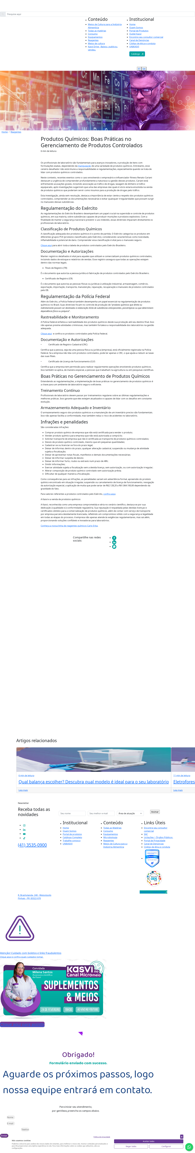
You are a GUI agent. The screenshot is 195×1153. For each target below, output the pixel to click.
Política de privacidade (102, 1137)
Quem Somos (136, 27)
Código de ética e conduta (142, 43)
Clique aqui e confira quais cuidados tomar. (22, 956)
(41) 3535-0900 (32, 845)
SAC (146, 834)
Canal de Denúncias (139, 40)
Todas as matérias (97, 30)
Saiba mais (39, 618)
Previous (29, 650)
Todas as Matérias (112, 827)
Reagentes (93, 40)
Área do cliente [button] (41, 51)
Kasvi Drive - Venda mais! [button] (153, 892)
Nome (3, 1117)
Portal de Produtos (138, 30)
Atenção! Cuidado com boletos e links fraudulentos (30, 953)
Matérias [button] (28, 51)
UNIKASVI (134, 46)
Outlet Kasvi (135, 33)
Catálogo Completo (72, 837)
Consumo (93, 33)
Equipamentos (95, 37)
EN (175, 51)
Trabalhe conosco (72, 840)
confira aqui (109, 493)
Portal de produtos (72, 834)
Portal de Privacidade (154, 840)
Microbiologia (110, 837)
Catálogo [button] (136, 53)
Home (132, 24)
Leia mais (23, 790)
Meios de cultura (96, 43)
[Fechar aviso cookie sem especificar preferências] (181, 1137)
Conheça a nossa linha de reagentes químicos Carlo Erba (69, 525)
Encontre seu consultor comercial (146, 37)
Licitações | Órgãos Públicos (158, 837)
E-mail (3, 1123)
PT (169, 51)
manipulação (84, 165)
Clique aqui (46, 245)
